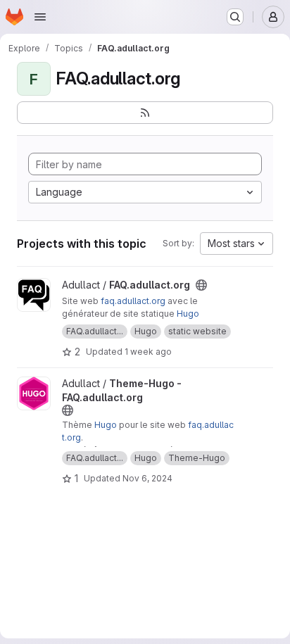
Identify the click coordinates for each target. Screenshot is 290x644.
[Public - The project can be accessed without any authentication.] (201, 285)
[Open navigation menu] (40, 17)
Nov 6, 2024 (147, 478)
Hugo (188, 313)
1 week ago (148, 351)
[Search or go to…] (235, 16)
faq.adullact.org (133, 301)
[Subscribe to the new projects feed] (145, 112)
